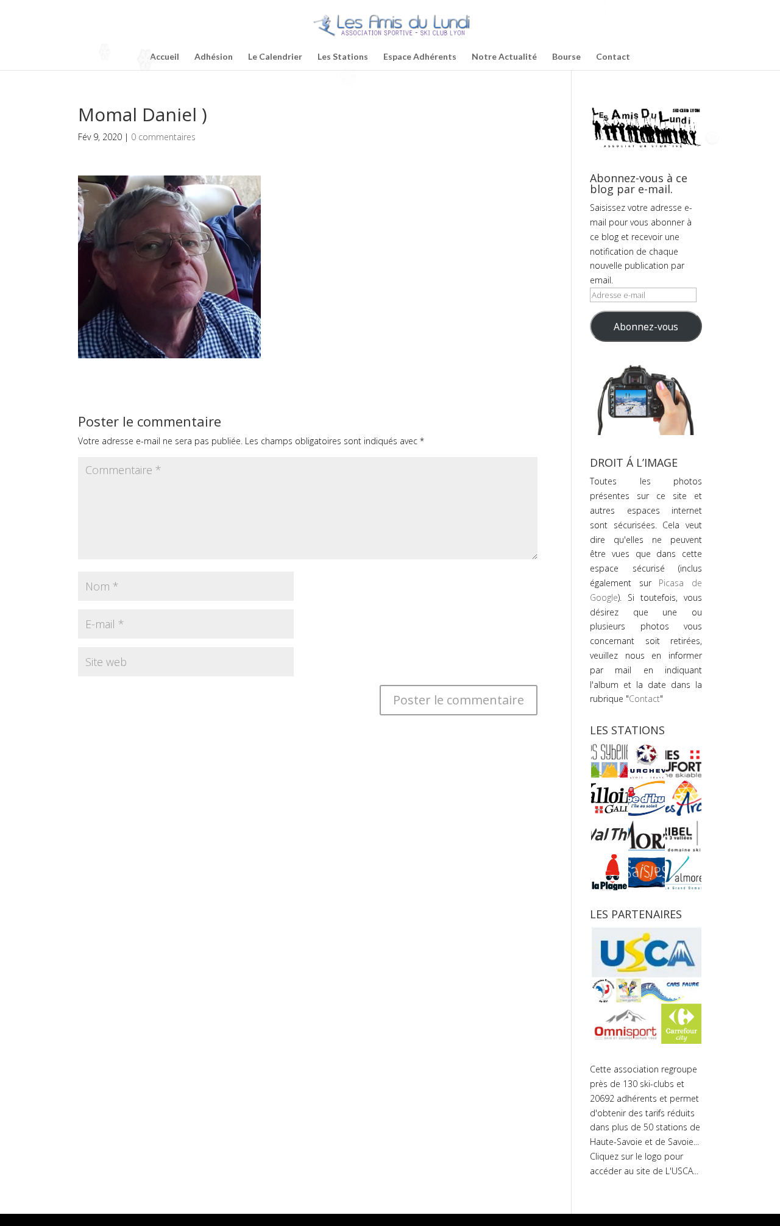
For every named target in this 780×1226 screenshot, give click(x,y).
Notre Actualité (504, 57)
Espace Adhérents (419, 57)
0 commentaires (163, 137)
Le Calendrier (275, 57)
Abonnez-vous (646, 326)
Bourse (566, 57)
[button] (608, 761)
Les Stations (342, 57)
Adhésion (213, 57)
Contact (613, 57)
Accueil (164, 57)
